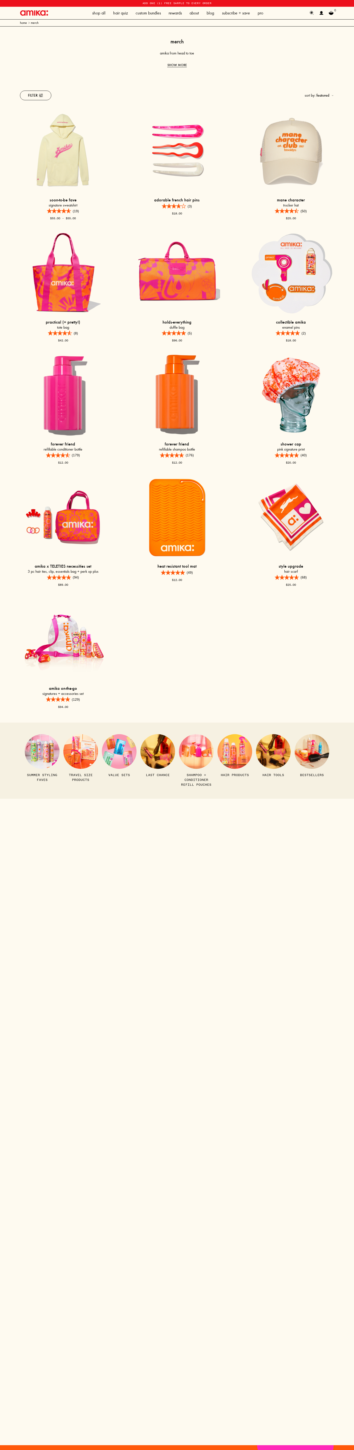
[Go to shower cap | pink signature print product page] (291, 395)
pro (260, 13)
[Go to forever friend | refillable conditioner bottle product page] (63, 395)
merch (35, 23)
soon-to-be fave (63, 199)
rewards (175, 13)
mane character (291, 199)
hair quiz (120, 13)
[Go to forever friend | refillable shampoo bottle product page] (177, 395)
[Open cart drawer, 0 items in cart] (331, 13)
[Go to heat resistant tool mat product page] (177, 517)
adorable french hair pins (177, 199)
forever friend (63, 443)
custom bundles (148, 13)
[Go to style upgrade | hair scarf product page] (291, 517)
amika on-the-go (63, 688)
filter (33, 95)
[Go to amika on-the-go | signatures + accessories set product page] (63, 640)
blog (210, 13)
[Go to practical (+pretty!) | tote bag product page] (63, 273)
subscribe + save (236, 13)
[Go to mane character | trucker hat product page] (291, 151)
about (194, 13)
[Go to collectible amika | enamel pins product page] (291, 273)
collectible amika (291, 322)
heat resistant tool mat (177, 566)
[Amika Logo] (34, 13)
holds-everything (177, 322)
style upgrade (291, 566)
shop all (98, 13)
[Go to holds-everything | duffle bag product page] (177, 273)
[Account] (321, 13)
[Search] (312, 13)
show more (177, 65)
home (23, 23)
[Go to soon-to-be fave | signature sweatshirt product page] (63, 151)
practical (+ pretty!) (63, 322)
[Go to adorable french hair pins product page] (177, 151)
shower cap (291, 443)
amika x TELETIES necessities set (63, 566)
